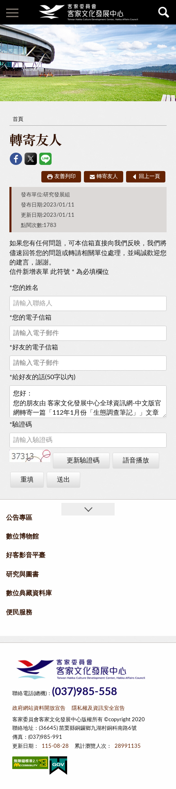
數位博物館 (22, 536)
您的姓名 (23, 287)
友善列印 (65, 176)
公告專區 (19, 517)
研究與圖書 (22, 574)
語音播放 (136, 460)
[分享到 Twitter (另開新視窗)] (31, 159)
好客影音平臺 (25, 555)
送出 (63, 479)
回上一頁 (149, 176)
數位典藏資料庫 (29, 593)
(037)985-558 (84, 692)
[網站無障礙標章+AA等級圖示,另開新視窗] (30, 764)
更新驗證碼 (83, 460)
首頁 (18, 119)
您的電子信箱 (30, 317)
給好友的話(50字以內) (42, 377)
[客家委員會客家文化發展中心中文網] (88, 12)
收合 (88, 509)
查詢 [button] (163, 12)
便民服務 (19, 612)
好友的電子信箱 (33, 347)
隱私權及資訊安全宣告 (98, 708)
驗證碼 (20, 424)
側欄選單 (12, 12)
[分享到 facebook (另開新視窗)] (16, 159)
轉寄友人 (107, 176)
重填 (27, 479)
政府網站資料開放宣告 (38, 708)
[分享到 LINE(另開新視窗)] (45, 159)
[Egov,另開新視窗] (58, 767)
